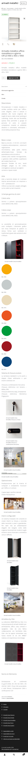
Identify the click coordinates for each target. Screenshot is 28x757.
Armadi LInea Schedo (8, 717)
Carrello (21, 753)
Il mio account (4, 754)
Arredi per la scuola (8, 736)
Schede (3, 98)
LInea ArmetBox (10, 8)
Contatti (5, 709)
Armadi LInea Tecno (8, 723)
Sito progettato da (6, 749)
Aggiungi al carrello (13, 78)
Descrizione (5, 86)
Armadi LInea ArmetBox (9, 720)
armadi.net (15, 749)
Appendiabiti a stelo (8, 731)
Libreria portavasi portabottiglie (11, 739)
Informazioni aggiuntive (8, 90)
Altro (3, 94)
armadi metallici (10, 3)
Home (4, 8)
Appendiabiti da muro (9, 734)
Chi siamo (5, 707)
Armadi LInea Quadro (8, 725)
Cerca (14, 754)
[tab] (14, 87)
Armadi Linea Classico (8, 715)
